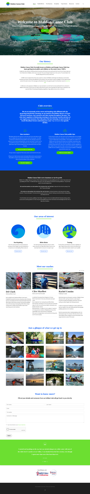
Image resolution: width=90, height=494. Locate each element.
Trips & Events (56, 121)
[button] (45, 30)
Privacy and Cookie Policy (50, 486)
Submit (9, 435)
